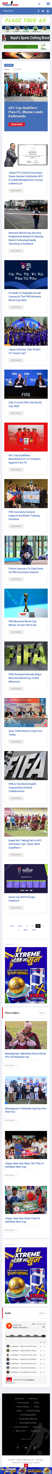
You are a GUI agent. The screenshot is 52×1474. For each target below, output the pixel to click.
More (41, 1013)
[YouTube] (48, 11)
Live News (19, 1399)
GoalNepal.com (10, 3)
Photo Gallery (23, 1407)
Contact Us (35, 1431)
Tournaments (23, 1403)
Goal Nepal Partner (28, 1423)
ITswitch (36, 1462)
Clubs (36, 1403)
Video (36, 1407)
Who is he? (21, 1431)
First (12, 926)
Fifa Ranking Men (28, 1415)
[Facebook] (38, 11)
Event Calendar (21, 1427)
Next (26, 930)
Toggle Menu (48, 4)
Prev (20, 926)
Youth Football (33, 1411)
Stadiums (37, 1427)
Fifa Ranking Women (28, 1419)
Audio (19, 1411)
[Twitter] (43, 11)
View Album (10, 1065)
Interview (33, 1399)
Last (34, 930)
